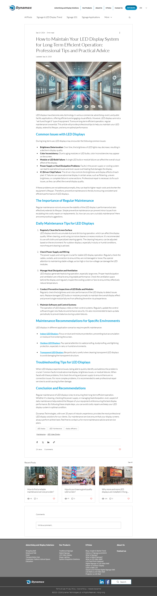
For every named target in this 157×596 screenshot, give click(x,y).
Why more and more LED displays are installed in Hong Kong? (114, 490)
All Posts (28, 17)
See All (130, 462)
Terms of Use (61, 589)
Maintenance (41, 434)
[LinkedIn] (101, 581)
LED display (41, 428)
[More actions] (119, 32)
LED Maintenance (55, 428)
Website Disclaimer (94, 589)
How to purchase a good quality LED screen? (78, 490)
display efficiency (71, 428)
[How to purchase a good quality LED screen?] (78, 476)
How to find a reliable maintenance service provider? (40, 490)
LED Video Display (53, 434)
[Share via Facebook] (37, 442)
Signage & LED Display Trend (49, 17)
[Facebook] (107, 581)
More (106, 17)
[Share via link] (54, 442)
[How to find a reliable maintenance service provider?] (41, 476)
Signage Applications (91, 17)
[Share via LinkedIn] (48, 442)
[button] (129, 17)
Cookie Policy (82, 589)
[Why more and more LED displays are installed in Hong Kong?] (115, 476)
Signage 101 (72, 17)
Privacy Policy (71, 589)
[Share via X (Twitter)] (43, 442)
